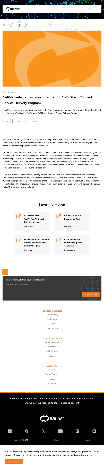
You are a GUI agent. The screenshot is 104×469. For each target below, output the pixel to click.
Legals (87, 440)
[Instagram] (77, 431)
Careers (52, 369)
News (35, 121)
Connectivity (52, 314)
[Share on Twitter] (26, 25)
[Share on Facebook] (11, 25)
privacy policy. (86, 455)
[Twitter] (43, 431)
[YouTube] (60, 431)
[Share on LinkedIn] (19, 25)
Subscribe (88, 294)
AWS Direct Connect (21, 121)
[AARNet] (12, 8)
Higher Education (52, 342)
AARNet (6, 121)
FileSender (52, 319)
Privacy (56, 440)
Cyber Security (52, 328)
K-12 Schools (52, 351)
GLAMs (52, 356)
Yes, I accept (14, 461)
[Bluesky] (94, 431)
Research (52, 347)
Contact (52, 383)
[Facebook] (26, 431)
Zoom (52, 324)
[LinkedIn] (9, 431)
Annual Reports (52, 374)
